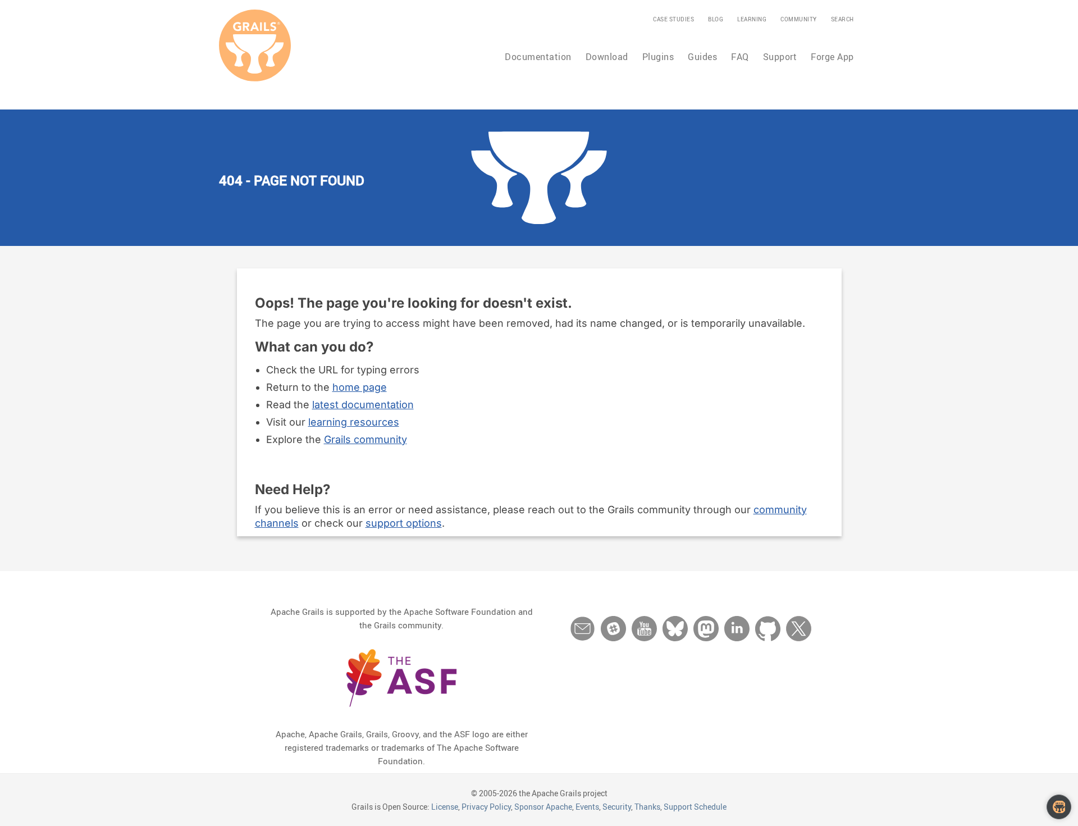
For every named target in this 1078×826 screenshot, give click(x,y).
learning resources (353, 422)
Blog (715, 19)
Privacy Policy (486, 806)
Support (780, 57)
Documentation (538, 57)
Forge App (832, 57)
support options (404, 523)
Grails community (365, 439)
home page (359, 387)
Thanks (647, 806)
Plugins (658, 57)
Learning (751, 19)
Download (607, 57)
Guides (702, 57)
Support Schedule (695, 806)
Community (798, 19)
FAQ (740, 57)
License (444, 806)
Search (842, 19)
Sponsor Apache (543, 806)
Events (587, 806)
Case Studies (673, 19)
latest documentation (363, 404)
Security (616, 806)
